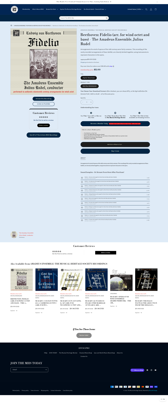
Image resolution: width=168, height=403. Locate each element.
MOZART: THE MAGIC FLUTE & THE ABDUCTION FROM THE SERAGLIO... (146, 303)
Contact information (56, 390)
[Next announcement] (157, 2)
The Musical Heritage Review (68, 353)
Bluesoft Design (153, 390)
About (83, 158)
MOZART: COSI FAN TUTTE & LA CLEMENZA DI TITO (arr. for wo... (46, 303)
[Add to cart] (115, 144)
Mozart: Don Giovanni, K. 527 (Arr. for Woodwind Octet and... (71, 303)
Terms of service (35, 390)
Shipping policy (45, 390)
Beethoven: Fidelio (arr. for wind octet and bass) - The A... (20, 301)
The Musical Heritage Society (135, 390)
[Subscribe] (46, 369)
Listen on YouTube (43, 104)
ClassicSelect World (114, 136)
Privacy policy (25, 390)
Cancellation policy (68, 390)
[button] (52, 9)
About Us (120, 353)
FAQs (45, 353)
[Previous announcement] (11, 2)
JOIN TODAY (53, 353)
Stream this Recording (43, 98)
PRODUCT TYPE (85, 82)
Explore (12, 310)
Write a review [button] (43, 125)
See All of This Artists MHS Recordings (43, 135)
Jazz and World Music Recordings (104, 353)
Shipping (83, 62)
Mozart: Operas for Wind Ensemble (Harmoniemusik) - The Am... (120, 300)
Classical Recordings (85, 353)
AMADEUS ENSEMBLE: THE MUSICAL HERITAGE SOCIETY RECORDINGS (32, 25)
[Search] (106, 18)
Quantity (83, 98)
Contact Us (84, 356)
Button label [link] (84, 335)
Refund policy (16, 390)
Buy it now (115, 151)
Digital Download (89, 78)
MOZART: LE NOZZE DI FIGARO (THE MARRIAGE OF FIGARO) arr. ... (95, 303)
